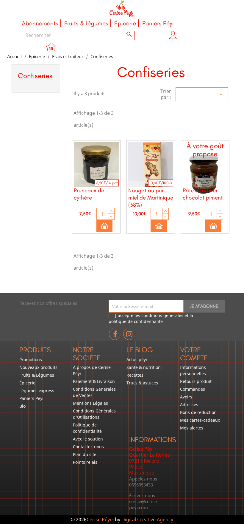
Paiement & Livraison (94, 381)
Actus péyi (136, 359)
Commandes (192, 389)
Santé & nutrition (143, 367)
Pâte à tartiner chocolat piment (203, 194)
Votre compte (194, 353)
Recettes (134, 375)
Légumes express (36, 390)
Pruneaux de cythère (89, 194)
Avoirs (186, 397)
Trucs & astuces (142, 383)
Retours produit (196, 381)
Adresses (189, 404)
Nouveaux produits (38, 367)
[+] (111, 211)
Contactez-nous (88, 446)
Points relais (85, 462)
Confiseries (35, 75)
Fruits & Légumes (36, 375)
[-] (111, 217)
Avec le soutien (88, 439)
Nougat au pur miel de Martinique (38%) (150, 197)
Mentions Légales (90, 403)
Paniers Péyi (31, 398)
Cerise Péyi (99, 519)
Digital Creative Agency (147, 519)
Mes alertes (191, 428)
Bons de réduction (198, 412)
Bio (22, 406)
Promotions (30, 359)
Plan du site (84, 454)
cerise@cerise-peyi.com (143, 504)
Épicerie (27, 383)
